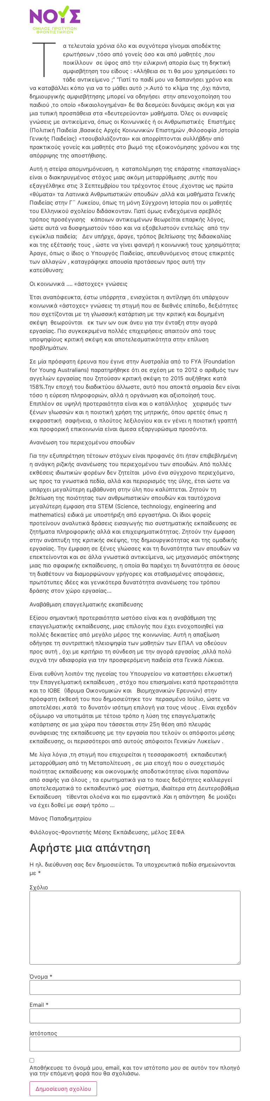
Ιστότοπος (43, 1033)
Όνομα (41, 976)
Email (39, 1004)
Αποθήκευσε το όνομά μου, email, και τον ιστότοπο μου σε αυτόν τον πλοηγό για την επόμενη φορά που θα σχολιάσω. (135, 1070)
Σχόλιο (39, 887)
